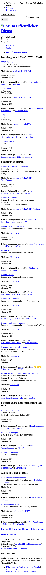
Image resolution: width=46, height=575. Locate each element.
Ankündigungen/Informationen (13, 478)
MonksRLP (19, 428)
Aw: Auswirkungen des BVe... (17, 317)
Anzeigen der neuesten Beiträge (14, 548)
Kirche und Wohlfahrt (10, 410)
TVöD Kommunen (8, 62)
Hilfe (8, 567)
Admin (20, 500)
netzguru (27, 193)
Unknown (16, 178)
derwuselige (28, 137)
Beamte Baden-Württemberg (12, 226)
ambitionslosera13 (33, 318)
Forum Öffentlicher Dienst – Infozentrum (22, 529)
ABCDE (19, 369)
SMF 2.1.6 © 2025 (13, 572)
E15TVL (27, 71)
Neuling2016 (17, 71)
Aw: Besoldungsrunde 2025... (16, 341)
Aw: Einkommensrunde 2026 (17, 155)
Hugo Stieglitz (19, 524)
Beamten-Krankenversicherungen (14, 347)
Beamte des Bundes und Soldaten (14, 167)
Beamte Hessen (7, 275)
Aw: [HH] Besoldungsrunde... (28, 544)
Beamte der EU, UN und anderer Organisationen (21, 373)
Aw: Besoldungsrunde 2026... (16, 293)
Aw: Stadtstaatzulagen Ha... (16, 136)
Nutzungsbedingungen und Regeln (26, 567)
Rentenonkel (17, 84)
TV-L (3, 115)
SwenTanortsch (7, 180)
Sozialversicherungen (9, 432)
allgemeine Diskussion (10, 504)
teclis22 (24, 222)
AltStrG (17, 246)
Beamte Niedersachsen (10, 299)
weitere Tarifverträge (9, 452)
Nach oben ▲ (12, 569)
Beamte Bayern (7, 250)
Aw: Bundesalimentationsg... (16, 192)
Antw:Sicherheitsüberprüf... (12, 398)
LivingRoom (21, 468)
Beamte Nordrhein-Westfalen (13, 323)
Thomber (31, 398)
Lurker (16, 270)
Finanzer (28, 157)
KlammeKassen (21, 111)
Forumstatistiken (8, 534)
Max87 (21, 448)
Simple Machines (29, 572)
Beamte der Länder (8, 198)
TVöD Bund (6, 88)
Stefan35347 (17, 124)
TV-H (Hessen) (7, 141)
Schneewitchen (31, 343)
